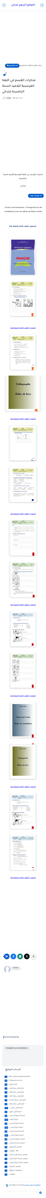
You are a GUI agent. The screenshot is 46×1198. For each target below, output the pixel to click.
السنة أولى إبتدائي (14, 1108)
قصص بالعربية (13, 1166)
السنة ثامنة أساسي (14, 1123)
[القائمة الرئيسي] (4, 5)
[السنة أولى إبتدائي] (9, 1189)
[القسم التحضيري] (5, 1189)
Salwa (9, 98)
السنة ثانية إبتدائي (14, 1127)
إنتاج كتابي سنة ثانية (15, 1096)
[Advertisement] (23, 38)
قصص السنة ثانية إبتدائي (17, 1159)
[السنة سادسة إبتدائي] (32, 1189)
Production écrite (13, 1080)
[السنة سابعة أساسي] (36, 1189)
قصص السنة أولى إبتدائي (17, 1155)
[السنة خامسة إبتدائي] (27, 1189)
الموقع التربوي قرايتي (23, 5)
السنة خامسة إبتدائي (14, 1131)
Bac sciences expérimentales (18, 1077)
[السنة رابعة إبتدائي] (23, 1189)
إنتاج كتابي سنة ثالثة (15, 1092)
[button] (13, 956)
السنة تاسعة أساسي (15, 1116)
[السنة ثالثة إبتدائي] (18, 1189)
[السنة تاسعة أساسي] (23, 1194)
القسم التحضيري (13, 1147)
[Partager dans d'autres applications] (33, 956)
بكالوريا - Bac (12, 1151)
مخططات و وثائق (14, 1170)
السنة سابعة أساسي (15, 1139)
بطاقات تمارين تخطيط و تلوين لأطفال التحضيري (31, 65)
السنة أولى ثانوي (14, 1112)
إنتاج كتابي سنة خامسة (16, 1100)
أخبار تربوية (11, 1084)
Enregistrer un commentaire (16, 1048)
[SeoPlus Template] (7, 1185)
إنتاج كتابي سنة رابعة (15, 1104)
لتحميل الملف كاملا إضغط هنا (22, 226)
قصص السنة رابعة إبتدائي (17, 1163)
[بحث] (42, 5)
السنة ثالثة (11, 1120)
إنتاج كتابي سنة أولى (15, 1088)
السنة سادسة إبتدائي (15, 1143)
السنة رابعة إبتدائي (14, 1135)
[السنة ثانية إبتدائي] (14, 1189)
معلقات (10, 1174)
